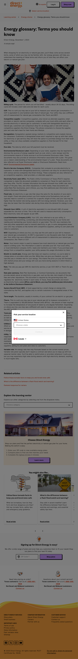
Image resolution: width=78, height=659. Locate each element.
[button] (22, 339)
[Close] (63, 312)
